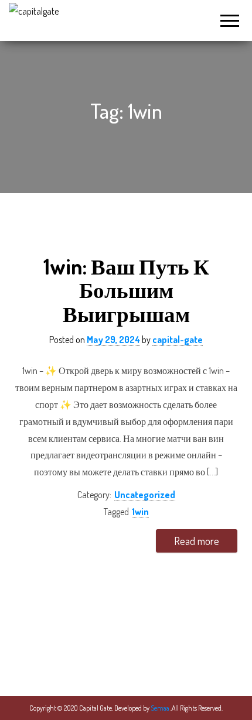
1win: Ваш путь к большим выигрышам (126, 289)
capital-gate (177, 339)
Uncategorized (144, 494)
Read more (196, 540)
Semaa (161, 708)
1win (140, 511)
